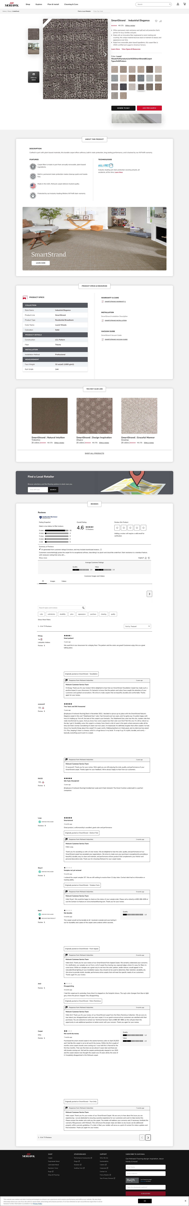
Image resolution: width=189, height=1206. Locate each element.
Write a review (130, 26)
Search (53, 490)
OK (145, 1201)
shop (9, 11)
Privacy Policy (37, 1204)
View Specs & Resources (131, 49)
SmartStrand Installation (116, 320)
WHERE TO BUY (123, 108)
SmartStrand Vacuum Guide (116, 339)
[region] (94, 1201)
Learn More (115, 49)
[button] (105, 55)
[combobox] (153, 4)
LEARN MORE (40, 263)
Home (4, 11)
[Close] (185, 1200)
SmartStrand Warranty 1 (115, 301)
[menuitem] (154, 4)
